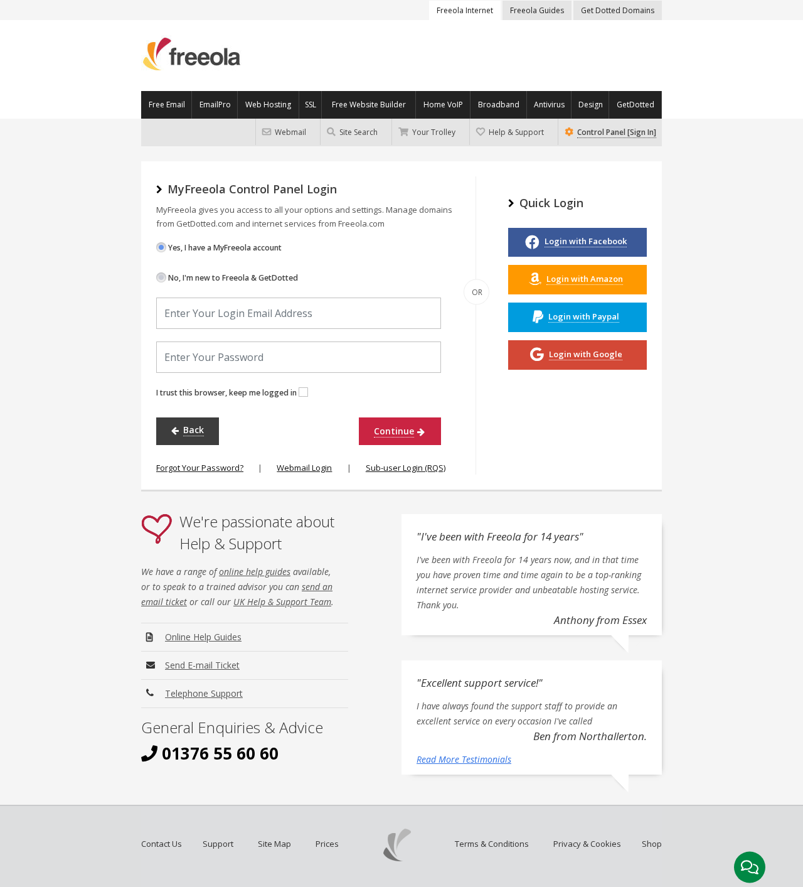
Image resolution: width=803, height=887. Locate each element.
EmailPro (215, 104)
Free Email (167, 104)
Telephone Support (204, 693)
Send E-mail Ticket (202, 665)
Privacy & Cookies (587, 843)
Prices (327, 843)
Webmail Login (304, 467)
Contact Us (161, 843)
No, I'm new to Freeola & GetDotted (232, 277)
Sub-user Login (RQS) (405, 467)
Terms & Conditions (492, 843)
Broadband (498, 104)
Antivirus (549, 104)
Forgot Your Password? (199, 467)
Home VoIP (443, 104)
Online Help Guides (203, 637)
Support (218, 843)
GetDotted (635, 104)
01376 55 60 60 (218, 753)
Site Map (274, 843)
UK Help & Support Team (282, 602)
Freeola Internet (465, 10)
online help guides (254, 572)
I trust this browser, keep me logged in (227, 392)
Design (590, 104)
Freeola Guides (537, 10)
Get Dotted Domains (617, 10)
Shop (652, 843)
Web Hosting (268, 104)
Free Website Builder (369, 104)
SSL (310, 104)
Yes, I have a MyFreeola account (224, 247)
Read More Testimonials (464, 759)
